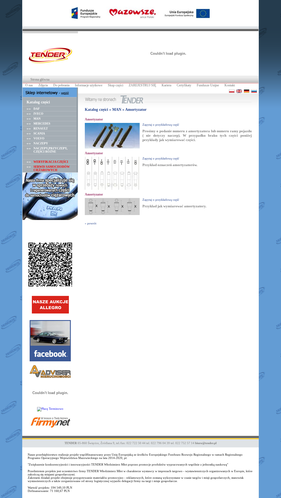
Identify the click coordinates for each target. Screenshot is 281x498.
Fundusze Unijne (208, 85)
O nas (29, 85)
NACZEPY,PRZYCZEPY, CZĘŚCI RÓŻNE (50, 150)
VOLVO (38, 138)
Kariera (166, 85)
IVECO (38, 113)
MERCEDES (41, 123)
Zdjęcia (43, 85)
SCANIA (39, 133)
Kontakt (229, 85)
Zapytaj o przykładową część (160, 124)
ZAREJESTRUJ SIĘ (142, 85)
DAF (36, 108)
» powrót (90, 223)
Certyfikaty (184, 85)
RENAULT (40, 128)
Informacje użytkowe (88, 85)
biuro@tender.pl (206, 443)
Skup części (115, 85)
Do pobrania (61, 85)
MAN (37, 118)
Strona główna (39, 79)
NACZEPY (40, 143)
